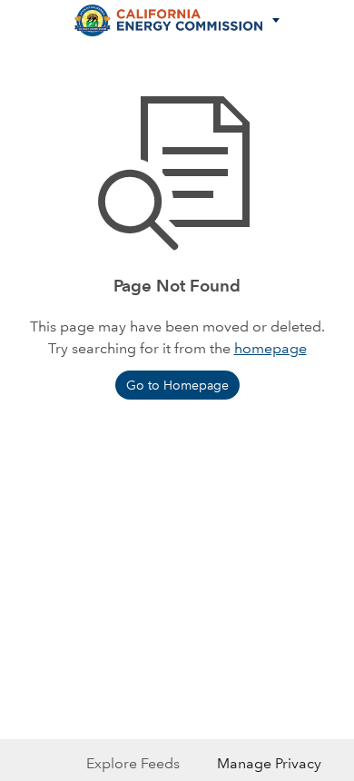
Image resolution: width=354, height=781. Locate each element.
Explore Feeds (133, 763)
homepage (270, 348)
